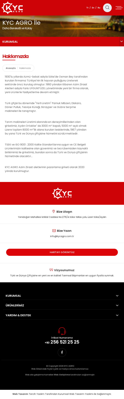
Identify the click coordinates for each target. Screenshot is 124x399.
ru (99, 7)
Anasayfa (11, 68)
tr (87, 7)
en (93, 7)
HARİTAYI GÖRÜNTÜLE (62, 252)
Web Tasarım (20, 394)
